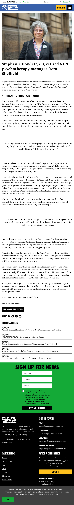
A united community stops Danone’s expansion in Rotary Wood (27, 357)
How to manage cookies (48, 494)
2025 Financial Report (47, 481)
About (4, 458)
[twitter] (12, 316)
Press (4, 469)
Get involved (7, 461)
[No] (72, 489)
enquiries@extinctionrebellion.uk (52, 448)
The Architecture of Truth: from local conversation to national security (30, 350)
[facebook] (9, 316)
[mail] (20, 316)
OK (8, 499)
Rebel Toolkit (7, 479)
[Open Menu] (69, 7)
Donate (61, 7)
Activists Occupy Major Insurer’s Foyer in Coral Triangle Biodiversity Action (31, 329)
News (4, 465)
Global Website (23, 2)
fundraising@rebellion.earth (50, 433)
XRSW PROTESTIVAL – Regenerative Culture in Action (23, 336)
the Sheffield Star (32, 297)
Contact (5, 472)
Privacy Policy (44, 403)
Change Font (67, 2)
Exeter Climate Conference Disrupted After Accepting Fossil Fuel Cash (29, 343)
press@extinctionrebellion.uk (51, 426)
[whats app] (16, 316)
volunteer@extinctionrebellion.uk (52, 441)
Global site (6, 476)
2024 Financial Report (47, 484)
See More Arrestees (13, 309)
